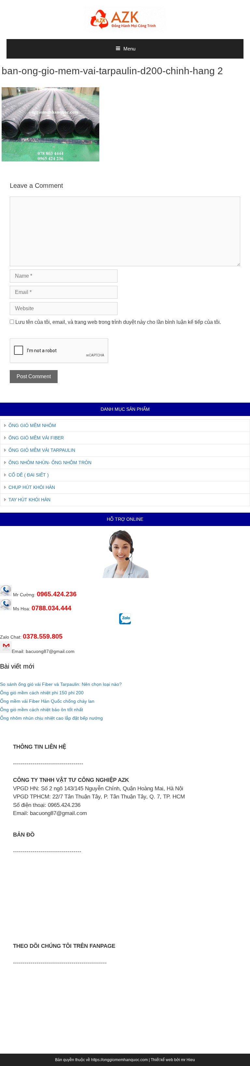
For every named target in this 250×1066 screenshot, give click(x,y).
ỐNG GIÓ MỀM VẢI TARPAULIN (41, 450)
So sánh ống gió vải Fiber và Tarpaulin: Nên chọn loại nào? (61, 684)
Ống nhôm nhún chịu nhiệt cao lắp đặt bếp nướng (51, 718)
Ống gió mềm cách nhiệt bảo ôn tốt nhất (41, 709)
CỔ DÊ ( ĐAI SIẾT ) (28, 475)
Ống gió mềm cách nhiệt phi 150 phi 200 (42, 692)
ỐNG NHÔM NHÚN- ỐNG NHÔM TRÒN (49, 462)
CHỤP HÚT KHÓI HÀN (31, 487)
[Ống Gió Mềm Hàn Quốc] (125, 19)
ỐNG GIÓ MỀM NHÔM (32, 425)
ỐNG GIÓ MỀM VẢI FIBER (36, 437)
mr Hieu (188, 1060)
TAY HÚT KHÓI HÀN (29, 499)
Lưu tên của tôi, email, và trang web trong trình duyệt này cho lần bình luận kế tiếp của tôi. (118, 322)
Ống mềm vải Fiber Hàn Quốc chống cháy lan (47, 701)
